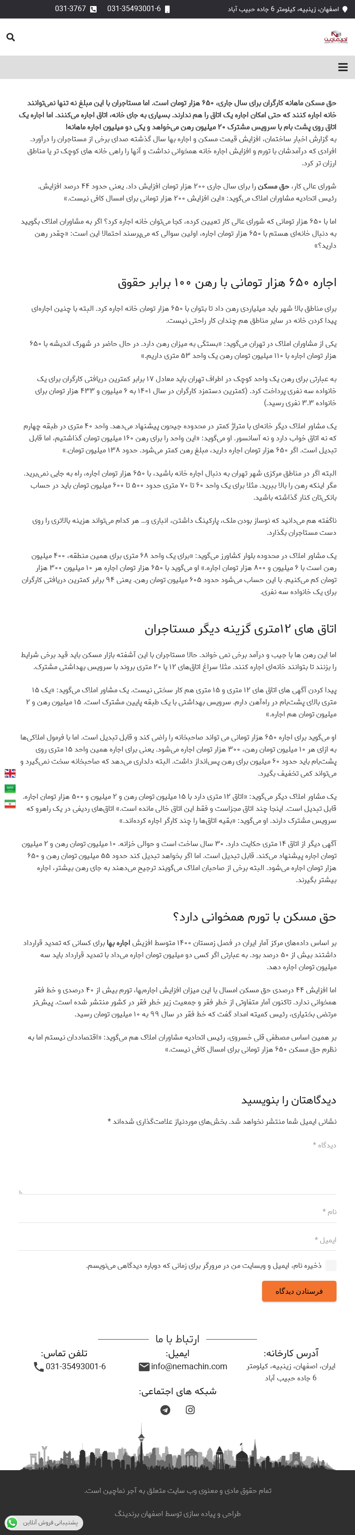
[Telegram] (165, 1410)
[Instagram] (190, 1410)
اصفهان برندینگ (140, 1514)
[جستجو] (10, 37)
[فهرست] (343, 67)
